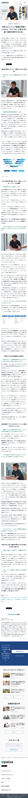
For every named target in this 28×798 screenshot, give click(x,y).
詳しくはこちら (23, 638)
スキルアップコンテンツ (7, 774)
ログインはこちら (19, 656)
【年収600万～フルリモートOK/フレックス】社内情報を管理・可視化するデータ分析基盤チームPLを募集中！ (14, 599)
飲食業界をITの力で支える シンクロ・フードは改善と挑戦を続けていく (18, 675)
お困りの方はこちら (6, 790)
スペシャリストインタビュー (14, 745)
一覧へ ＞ (14, 697)
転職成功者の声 (14, 749)
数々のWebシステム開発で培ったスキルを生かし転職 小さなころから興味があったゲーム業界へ (18, 717)
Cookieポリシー (24, 795)
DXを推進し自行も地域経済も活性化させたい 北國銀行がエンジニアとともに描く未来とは (18, 683)
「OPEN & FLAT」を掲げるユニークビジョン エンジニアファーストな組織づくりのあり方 (18, 691)
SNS (2, 782)
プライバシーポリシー (15, 795)
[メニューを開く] (25, 3)
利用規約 (7, 795)
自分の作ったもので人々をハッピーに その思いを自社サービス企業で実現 (18, 708)
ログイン (16, 4)
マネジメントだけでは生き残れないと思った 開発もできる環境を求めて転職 (18, 725)
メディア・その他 (5, 778)
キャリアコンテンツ (6, 771)
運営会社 (3, 795)
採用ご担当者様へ (5, 786)
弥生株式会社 (12, 614)
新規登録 (20, 4)
